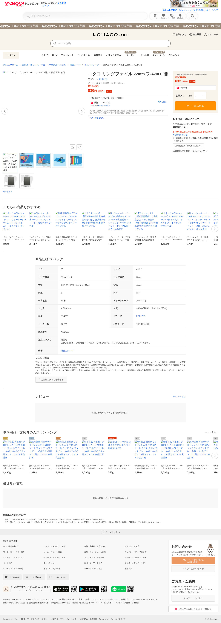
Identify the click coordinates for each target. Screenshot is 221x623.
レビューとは (179, 396)
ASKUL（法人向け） (104, 603)
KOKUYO (102, 79)
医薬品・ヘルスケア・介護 (135, 557)
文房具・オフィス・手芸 (33, 65)
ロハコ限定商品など (11, 546)
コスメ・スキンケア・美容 (54, 546)
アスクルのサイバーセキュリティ (144, 599)
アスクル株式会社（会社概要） (128, 603)
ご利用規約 (123, 599)
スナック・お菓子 (132, 546)
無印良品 (128, 569)
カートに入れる (195, 106)
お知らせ (6, 599)
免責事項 (93, 619)
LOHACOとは (18, 599)
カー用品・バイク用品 (93, 569)
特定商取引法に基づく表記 (14, 603)
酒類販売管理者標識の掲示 (37, 603)
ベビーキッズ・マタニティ (54, 557)
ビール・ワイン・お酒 (53, 552)
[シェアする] (72, 147)
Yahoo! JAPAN (170, 10)
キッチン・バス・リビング (135, 552)
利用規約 (84, 619)
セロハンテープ (91, 65)
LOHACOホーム (10, 65)
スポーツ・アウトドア (93, 563)
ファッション (49, 563)
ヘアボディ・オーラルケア (14, 557)
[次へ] (81, 111)
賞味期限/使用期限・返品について (189, 151)
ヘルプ (215, 10)
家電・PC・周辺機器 (52, 569)
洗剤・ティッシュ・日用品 (95, 552)
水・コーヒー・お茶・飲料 (14, 552)
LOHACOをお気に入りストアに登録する (195, 609)
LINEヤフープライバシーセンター (64, 619)
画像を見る (7, 192)
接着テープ (75, 65)
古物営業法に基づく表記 (60, 603)
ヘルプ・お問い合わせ (193, 569)
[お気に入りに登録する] (79, 147)
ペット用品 (7, 563)
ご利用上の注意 (83, 599)
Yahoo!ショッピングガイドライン (112, 619)
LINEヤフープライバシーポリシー (35, 619)
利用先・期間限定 (104, 105)
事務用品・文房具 (57, 65)
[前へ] (5, 111)
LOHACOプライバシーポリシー (104, 599)
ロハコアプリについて (29, 590)
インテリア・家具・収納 (13, 569)
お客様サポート (32, 599)
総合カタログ (67, 351)
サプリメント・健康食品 (94, 557)
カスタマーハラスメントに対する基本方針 (57, 599)
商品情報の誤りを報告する (51, 380)
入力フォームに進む (193, 598)
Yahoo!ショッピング (11, 619)
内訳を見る (162, 102)
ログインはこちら (96, 118)
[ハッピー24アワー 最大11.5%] (110, 26)
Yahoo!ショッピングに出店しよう (194, 10)
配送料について (180, 135)
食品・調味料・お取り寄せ (95, 546)
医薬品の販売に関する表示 (83, 603)
